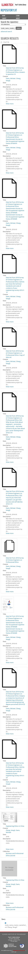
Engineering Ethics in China (15, 826)
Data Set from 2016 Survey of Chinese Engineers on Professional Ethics (15, 560)
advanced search (6, 31)
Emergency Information (19, 950)
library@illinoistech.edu (6, 950)
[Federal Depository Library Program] (22, 947)
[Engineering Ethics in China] (9, 822)
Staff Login (14, 952)
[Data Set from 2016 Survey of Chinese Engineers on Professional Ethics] (9, 554)
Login (17, 16)
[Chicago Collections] (10, 947)
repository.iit (9, 10)
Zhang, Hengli (10, 830)
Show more (9, 104)
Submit (4, 18)
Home (3, 16)
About (18, 18)
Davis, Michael (10, 78)
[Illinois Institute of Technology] (14, 934)
